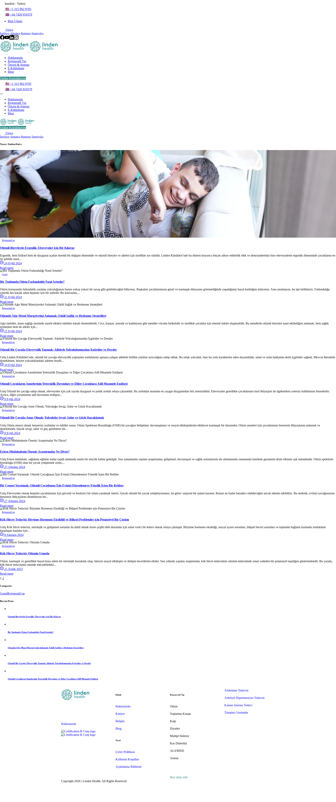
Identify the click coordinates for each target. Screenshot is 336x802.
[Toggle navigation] (1, 93)
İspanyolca (37, 33)
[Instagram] (16, 38)
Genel (3, 593)
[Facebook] (2, 38)
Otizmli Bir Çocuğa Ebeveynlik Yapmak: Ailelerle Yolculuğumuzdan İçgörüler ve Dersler (58, 349)
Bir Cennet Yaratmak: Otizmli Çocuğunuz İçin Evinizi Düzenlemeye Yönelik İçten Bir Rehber (62, 485)
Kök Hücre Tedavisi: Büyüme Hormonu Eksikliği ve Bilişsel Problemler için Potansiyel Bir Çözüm (64, 519)
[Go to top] (2, 800)
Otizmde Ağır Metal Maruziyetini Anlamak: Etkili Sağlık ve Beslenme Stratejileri (53, 315)
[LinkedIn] (11, 38)
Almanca (15, 33)
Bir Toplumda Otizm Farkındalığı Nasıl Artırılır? (32, 281)
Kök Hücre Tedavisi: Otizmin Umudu (24, 553)
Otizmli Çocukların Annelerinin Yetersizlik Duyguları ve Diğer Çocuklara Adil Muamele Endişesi (64, 383)
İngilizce (5, 33)
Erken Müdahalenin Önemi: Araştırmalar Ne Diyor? (35, 451)
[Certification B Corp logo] (78, 731)
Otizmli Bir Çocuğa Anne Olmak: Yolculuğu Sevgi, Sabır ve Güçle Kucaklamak (52, 417)
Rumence (26, 33)
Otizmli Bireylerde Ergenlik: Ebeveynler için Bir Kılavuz (37, 247)
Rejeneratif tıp (16, 593)
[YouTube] (7, 38)
